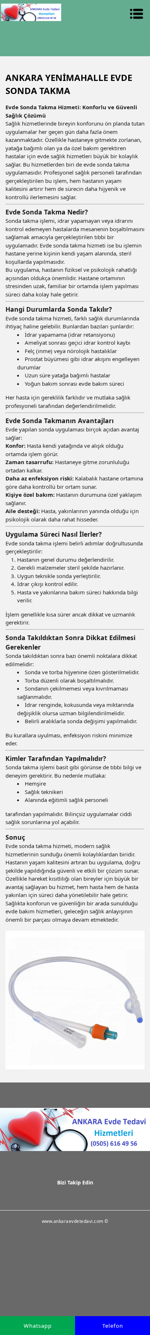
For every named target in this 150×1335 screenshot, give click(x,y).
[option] (75, 1000)
